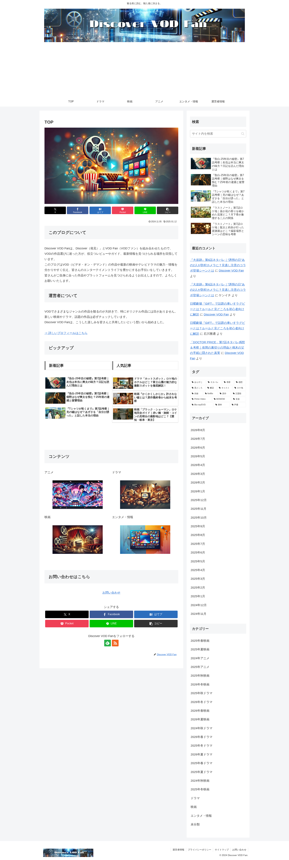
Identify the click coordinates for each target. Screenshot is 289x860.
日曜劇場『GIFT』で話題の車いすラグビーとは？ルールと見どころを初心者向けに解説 (217, 309)
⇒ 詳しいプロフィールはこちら (65, 333)
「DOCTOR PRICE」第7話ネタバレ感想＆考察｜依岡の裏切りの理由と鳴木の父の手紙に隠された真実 (217, 348)
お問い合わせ (111, 592)
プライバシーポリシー (199, 849)
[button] (167, 210)
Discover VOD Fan (231, 270)
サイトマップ (222, 849)
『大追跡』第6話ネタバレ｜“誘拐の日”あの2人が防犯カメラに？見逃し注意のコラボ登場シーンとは (218, 265)
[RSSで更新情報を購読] (115, 643)
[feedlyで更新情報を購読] (107, 643)
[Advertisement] (144, 71)
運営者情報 (178, 849)
